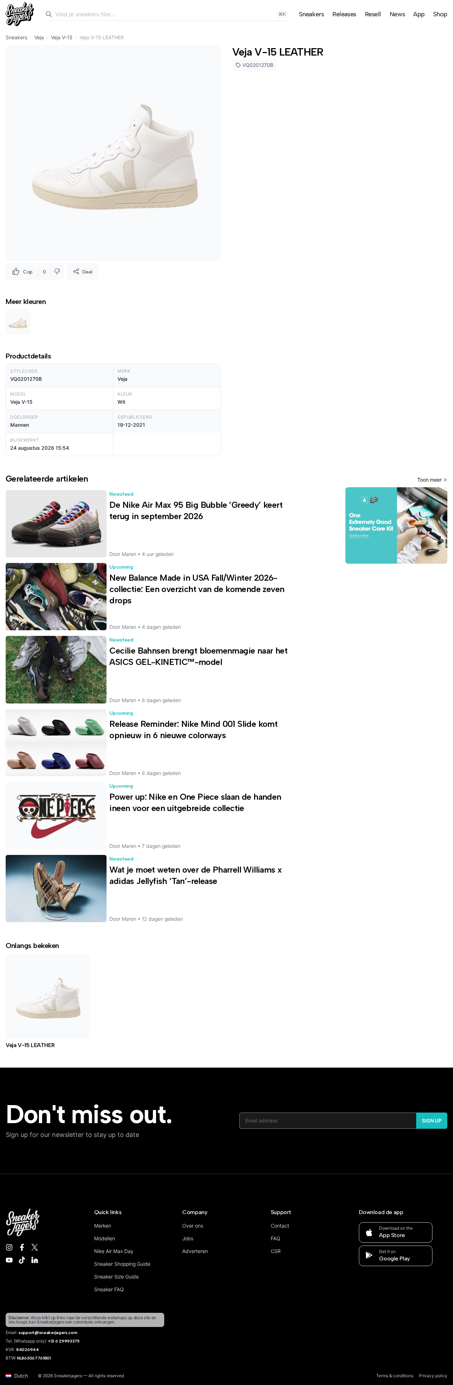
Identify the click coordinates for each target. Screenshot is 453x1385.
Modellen (104, 1238)
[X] (34, 1247)
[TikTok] (21, 1260)
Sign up (432, 1120)
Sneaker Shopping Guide (122, 1264)
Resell (373, 14)
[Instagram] (9, 1247)
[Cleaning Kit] (396, 525)
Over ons (192, 1226)
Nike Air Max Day (113, 1251)
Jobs (187, 1238)
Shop (440, 14)
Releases (344, 14)
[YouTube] (9, 1260)
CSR (276, 1251)
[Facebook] (21, 1247)
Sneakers (311, 14)
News (397, 14)
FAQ (275, 1238)
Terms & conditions (394, 1375)
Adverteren (195, 1251)
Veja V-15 (62, 37)
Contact (280, 1226)
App (419, 14)
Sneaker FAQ (109, 1289)
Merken (102, 1226)
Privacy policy (433, 1375)
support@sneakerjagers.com (48, 1332)
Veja (39, 37)
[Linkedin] (34, 1260)
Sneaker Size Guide (116, 1277)
